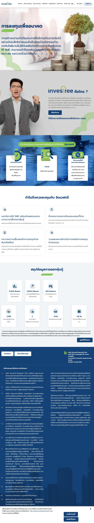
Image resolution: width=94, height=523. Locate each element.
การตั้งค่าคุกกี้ (70, 514)
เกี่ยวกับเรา (55, 112)
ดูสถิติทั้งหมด (85, 340)
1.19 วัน (79, 316)
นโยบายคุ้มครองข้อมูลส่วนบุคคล (40, 511)
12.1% (56, 316)
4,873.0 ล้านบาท (33, 291)
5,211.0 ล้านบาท (14, 291)
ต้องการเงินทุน (28, 4)
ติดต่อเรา (7, 353)
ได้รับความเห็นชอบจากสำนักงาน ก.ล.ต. (67, 118)
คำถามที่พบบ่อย (22, 353)
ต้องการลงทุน (37, 4)
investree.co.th (82, 395)
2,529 (9, 316)
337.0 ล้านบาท (51, 291)
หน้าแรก (20, 4)
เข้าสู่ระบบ (88, 4)
